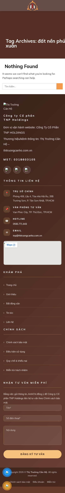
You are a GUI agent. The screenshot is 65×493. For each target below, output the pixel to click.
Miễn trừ (51, 482)
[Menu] (4, 5)
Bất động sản (13, 303)
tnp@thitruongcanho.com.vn (27, 235)
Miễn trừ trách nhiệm (17, 370)
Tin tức (9, 312)
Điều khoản (38, 482)
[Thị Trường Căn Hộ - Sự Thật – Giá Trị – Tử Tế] (32, 5)
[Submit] (59, 86)
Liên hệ (10, 322)
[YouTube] (17, 170)
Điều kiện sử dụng (15, 351)
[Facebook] (7, 170)
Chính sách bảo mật (16, 342)
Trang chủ (11, 285)
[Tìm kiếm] (61, 5)
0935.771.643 (20, 224)
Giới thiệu (11, 294)
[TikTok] (27, 170)
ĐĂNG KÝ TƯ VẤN (32, 454)
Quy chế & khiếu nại (16, 360)
